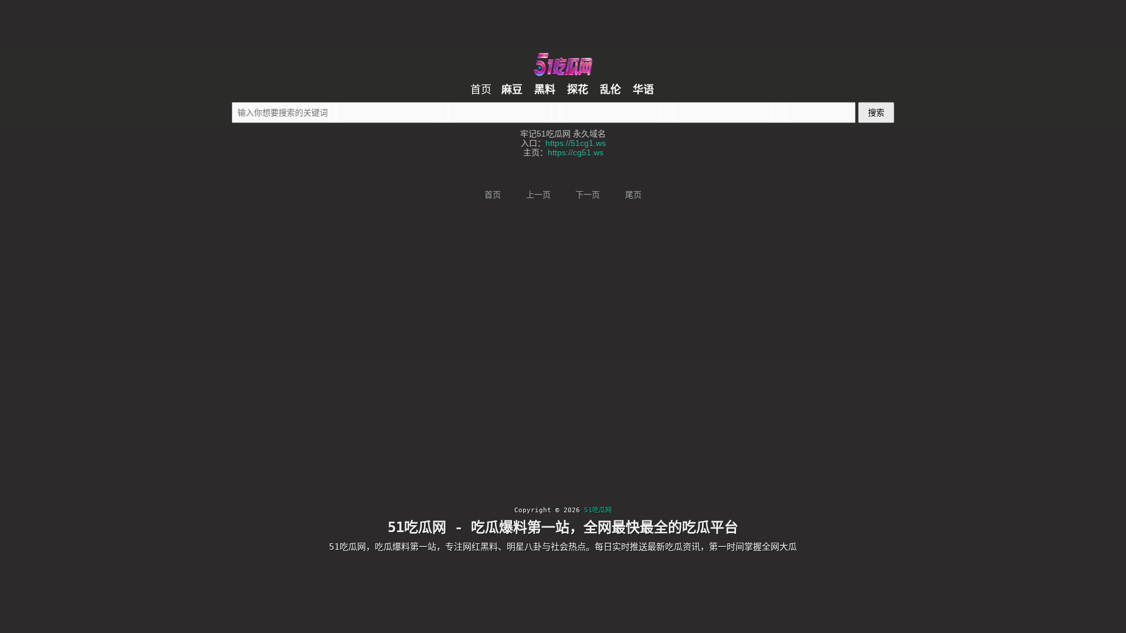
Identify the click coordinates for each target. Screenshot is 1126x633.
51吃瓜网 (598, 510)
